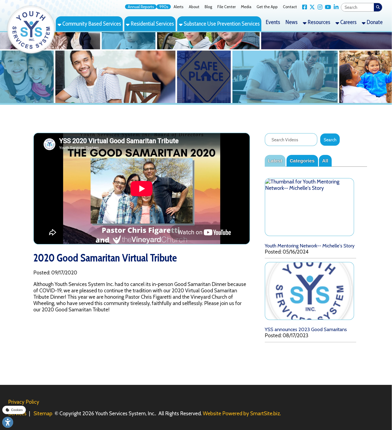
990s (163, 6)
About (194, 6)
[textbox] (357, 7)
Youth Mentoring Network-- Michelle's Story (310, 246)
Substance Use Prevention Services (221, 23)
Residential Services (152, 23)
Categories (302, 161)
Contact (290, 6)
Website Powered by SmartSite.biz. (242, 413)
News (291, 21)
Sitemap (43, 413)
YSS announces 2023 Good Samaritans (306, 329)
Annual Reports (141, 6)
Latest (275, 161)
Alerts (179, 6)
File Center (226, 6)
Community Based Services (91, 23)
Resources (318, 21)
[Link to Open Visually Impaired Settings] (7, 422)
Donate (374, 21)
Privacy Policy (23, 402)
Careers (348, 21)
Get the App (267, 6)
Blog (208, 6)
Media (246, 6)
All (325, 161)
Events (273, 21)
